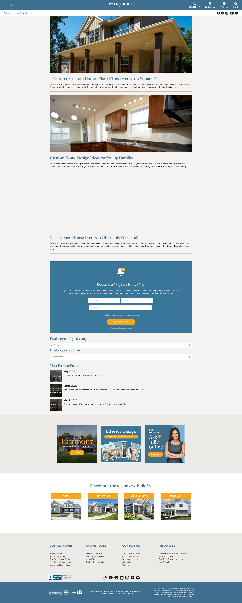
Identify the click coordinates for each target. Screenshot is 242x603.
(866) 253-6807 (195, 7)
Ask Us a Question (130, 556)
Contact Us (131, 545)
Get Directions (210, 7)
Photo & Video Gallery (95, 556)
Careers (125, 565)
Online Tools (96, 545)
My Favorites (224, 7)
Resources (167, 545)
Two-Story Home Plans (60, 559)
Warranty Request (130, 559)
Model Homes (56, 554)
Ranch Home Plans (58, 556)
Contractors (127, 562)
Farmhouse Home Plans (60, 562)
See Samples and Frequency (122, 328)
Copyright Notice (125, 593)
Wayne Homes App (94, 554)
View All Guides (166, 556)
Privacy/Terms (108, 593)
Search (235, 7)
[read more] (171, 87)
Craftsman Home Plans (60, 565)
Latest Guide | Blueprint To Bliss (172, 554)
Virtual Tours (91, 559)
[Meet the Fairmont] (77, 462)
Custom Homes (61, 545)
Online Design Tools (95, 562)
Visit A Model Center (131, 554)
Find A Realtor (165, 562)
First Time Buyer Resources (171, 559)
